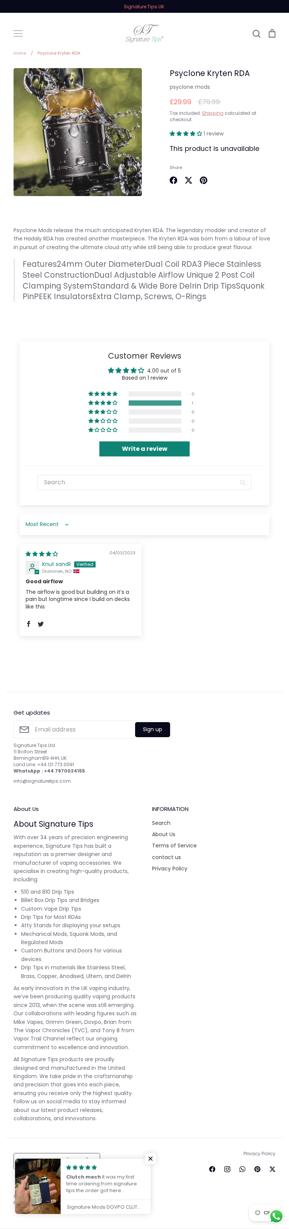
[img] (42, 554)
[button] (187, 133)
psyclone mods (190, 87)
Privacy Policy (169, 868)
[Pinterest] (257, 1169)
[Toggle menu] (18, 33)
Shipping (213, 113)
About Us (163, 834)
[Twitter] (272, 1169)
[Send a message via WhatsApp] (276, 1216)
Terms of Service (174, 845)
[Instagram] (227, 1169)
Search (161, 823)
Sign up (152, 729)
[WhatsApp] (242, 1169)
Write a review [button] (144, 448)
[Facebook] (212, 1169)
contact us (166, 857)
